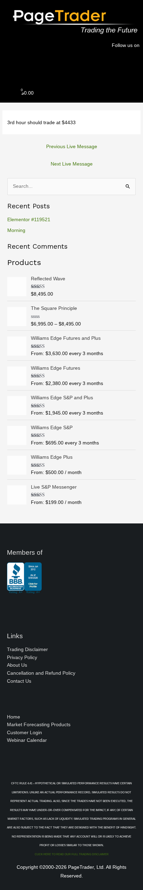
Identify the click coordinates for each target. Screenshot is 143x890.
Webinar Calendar (27, 740)
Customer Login (24, 732)
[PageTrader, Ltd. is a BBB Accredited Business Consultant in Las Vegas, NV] (24, 590)
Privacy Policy (22, 657)
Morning (16, 230)
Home (13, 717)
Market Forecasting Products (38, 724)
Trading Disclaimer (27, 649)
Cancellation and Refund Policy (41, 673)
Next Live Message (72, 164)
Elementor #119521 (28, 219)
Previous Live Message (71, 146)
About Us (17, 665)
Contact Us (19, 681)
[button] (71, 68)
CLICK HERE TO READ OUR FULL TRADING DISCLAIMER (72, 854)
